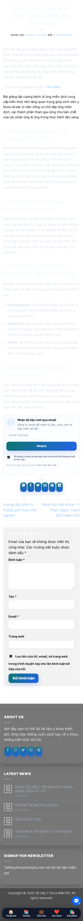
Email (14, 616)
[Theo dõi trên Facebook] (7, 751)
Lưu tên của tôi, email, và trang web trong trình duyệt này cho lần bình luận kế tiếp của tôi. (39, 663)
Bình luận (17, 559)
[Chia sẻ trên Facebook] (30, 487)
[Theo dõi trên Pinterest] (38, 751)
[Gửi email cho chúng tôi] (30, 751)
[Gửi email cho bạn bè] (45, 487)
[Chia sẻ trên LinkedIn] (59, 487)
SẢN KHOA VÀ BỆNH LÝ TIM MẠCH (43, 831)
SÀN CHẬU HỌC (28, 819)
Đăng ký (41, 445)
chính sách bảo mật (46, 465)
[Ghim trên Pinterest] (52, 487)
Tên (13, 596)
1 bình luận (24, 796)
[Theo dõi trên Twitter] (23, 751)
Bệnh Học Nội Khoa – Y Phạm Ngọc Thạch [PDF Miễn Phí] (61, 510)
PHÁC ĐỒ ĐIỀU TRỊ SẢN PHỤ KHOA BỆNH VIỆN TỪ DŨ (44, 789)
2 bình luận (25, 809)
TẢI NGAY (53, 87)
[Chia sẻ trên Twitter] (38, 487)
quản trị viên (62, 35)
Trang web (16, 636)
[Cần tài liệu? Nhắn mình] (76, 900)
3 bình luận (25, 836)
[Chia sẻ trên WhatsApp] (23, 487)
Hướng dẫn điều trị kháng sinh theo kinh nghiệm (19, 510)
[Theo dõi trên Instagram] (15, 751)
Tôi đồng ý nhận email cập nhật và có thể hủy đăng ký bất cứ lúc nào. (44, 458)
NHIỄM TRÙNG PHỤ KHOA (36, 805)
